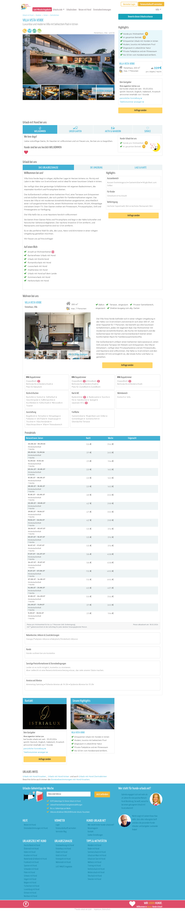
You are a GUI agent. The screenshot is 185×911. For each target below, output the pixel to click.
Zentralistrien (54, 15)
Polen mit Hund (29, 872)
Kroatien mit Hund (30, 855)
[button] (131, 98)
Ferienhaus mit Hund (63, 849)
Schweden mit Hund (31, 869)
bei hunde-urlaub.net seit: (131, 89)
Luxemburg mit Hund (31, 889)
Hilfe (157, 10)
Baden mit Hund (93, 849)
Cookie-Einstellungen (95, 835)
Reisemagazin (93, 828)
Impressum (97, 909)
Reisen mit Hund (85, 10)
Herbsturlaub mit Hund (96, 869)
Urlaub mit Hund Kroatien (34, 776)
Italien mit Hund (29, 852)
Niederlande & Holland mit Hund (35, 859)
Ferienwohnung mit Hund (65, 845)
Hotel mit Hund (61, 855)
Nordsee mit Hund (30, 896)
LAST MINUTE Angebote (64, 867)
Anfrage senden (140, 110)
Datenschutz (106, 909)
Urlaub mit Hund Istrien (58, 776)
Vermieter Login (129, 4)
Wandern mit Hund (94, 845)
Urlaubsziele (57, 10)
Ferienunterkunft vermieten (66, 828)
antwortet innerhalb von (130, 95)
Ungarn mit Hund (30, 879)
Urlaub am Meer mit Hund (97, 855)
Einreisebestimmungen (102, 10)
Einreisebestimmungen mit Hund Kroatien (70, 779)
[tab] (140, 67)
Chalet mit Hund (61, 852)
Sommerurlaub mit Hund (97, 852)
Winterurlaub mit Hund (96, 872)
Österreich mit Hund (31, 849)
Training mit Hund (94, 866)
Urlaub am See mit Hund (96, 859)
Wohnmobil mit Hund (63, 862)
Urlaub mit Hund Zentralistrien (93, 776)
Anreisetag (31, 684)
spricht (123, 92)
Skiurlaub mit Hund (95, 876)
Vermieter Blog (61, 832)
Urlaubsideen (71, 10)
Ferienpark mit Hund (63, 859)
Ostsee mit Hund (30, 893)
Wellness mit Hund (94, 862)
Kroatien (39, 15)
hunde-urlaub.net (82, 909)
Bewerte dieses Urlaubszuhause (140, 16)
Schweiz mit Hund (30, 876)
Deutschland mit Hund (32, 845)
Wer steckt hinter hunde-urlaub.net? (101, 825)
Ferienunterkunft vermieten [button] (151, 4)
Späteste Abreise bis (79, 684)
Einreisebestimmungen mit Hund (36, 828)
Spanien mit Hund (30, 866)
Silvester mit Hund (94, 879)
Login (58, 825)
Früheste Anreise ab (54, 684)
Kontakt (90, 832)
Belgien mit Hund (30, 883)
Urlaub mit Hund (28, 15)
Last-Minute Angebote (42, 10)
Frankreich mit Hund (31, 862)
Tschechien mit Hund (31, 886)
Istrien (46, 15)
